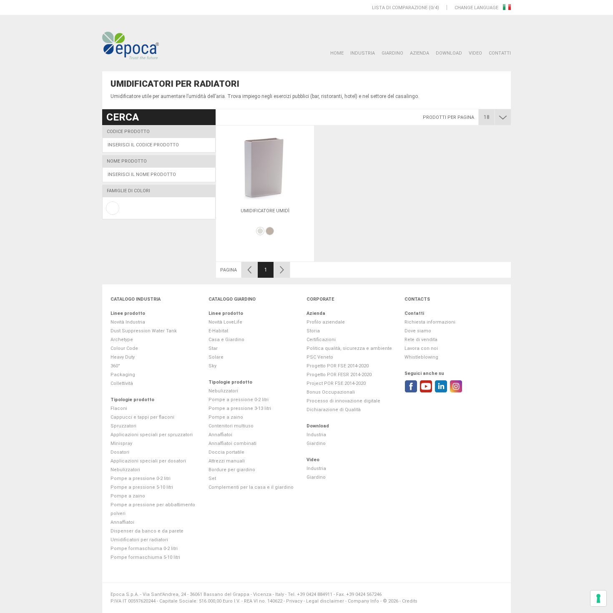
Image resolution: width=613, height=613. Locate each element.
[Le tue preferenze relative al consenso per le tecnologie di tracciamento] (598, 598)
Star (213, 348)
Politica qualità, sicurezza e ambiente (349, 348)
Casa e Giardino (226, 339)
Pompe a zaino (128, 496)
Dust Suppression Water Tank (144, 331)
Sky (212, 366)
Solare (216, 357)
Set (212, 478)
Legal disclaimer (325, 601)
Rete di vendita (420, 339)
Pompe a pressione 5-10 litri (142, 487)
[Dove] (270, 231)
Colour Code (124, 348)
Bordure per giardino (232, 469)
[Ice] (260, 231)
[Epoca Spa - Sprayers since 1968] (130, 46)
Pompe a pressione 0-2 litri (141, 478)
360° (115, 366)
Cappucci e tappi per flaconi (142, 417)
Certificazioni (321, 339)
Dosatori (120, 452)
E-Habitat (218, 331)
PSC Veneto (319, 357)
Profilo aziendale (325, 322)
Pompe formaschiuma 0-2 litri (144, 548)
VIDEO (475, 53)
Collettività (122, 383)
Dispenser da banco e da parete (147, 531)
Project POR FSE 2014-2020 (336, 383)
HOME (337, 53)
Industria (362, 53)
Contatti (500, 53)
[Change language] (507, 7)
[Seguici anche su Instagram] (456, 386)
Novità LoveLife (225, 322)
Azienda (419, 53)
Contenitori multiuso (231, 426)
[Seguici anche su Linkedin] (441, 386)
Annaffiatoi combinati (232, 443)
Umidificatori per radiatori (139, 540)
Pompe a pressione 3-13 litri (240, 408)
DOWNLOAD (449, 53)
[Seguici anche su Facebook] (410, 386)
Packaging (123, 374)
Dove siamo (417, 331)
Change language (477, 7)
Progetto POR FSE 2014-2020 (337, 366)
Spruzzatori (123, 426)
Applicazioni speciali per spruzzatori (152, 434)
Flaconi (119, 408)
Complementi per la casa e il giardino (251, 487)
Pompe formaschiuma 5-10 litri (145, 557)
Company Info (363, 601)
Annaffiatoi (122, 522)
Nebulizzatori (125, 469)
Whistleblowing (421, 357)
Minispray (121, 443)
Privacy (294, 601)
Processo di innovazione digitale (343, 401)
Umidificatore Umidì (265, 211)
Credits (409, 601)
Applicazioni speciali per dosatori (148, 461)
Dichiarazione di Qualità (333, 409)
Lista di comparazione (399, 7)
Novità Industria (128, 322)
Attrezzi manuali (227, 461)
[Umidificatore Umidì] (265, 167)
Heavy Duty (123, 357)
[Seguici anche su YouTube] (426, 386)
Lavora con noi (421, 348)
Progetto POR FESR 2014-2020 (339, 374)
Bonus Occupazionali (330, 392)
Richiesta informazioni (429, 322)
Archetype (122, 339)
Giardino (392, 53)
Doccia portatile (226, 452)
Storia (313, 331)
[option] (265, 193)
